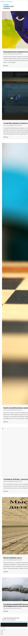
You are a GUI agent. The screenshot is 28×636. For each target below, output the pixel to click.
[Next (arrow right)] (2, 633)
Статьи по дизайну (7, 53)
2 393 (7, 618)
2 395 (12, 618)
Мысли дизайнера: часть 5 (12, 558)
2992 (18, 618)
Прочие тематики (7, 608)
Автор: (14, 53)
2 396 (15, 618)
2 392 (4, 618)
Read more (5, 65)
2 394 (9, 618)
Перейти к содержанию (6, 1)
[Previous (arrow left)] (1, 633)
